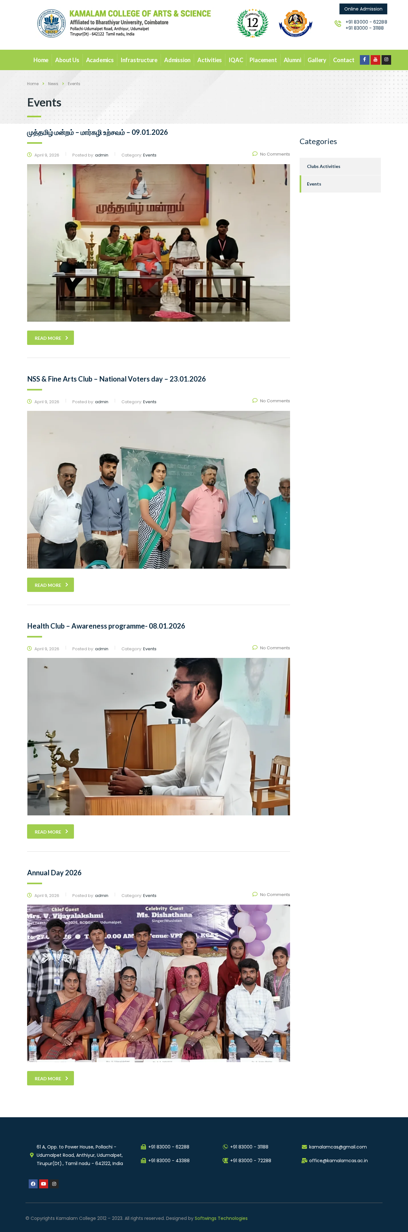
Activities (209, 59)
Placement (263, 59)
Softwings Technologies (221, 1218)
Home (40, 59)
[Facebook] (33, 1183)
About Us (67, 59)
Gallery (317, 59)
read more (48, 338)
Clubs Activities (323, 166)
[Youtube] (43, 1183)
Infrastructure (138, 59)
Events (314, 183)
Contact (343, 59)
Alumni (292, 59)
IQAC (236, 59)
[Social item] (364, 60)
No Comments (275, 154)
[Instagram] (54, 1183)
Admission (177, 59)
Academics (100, 59)
